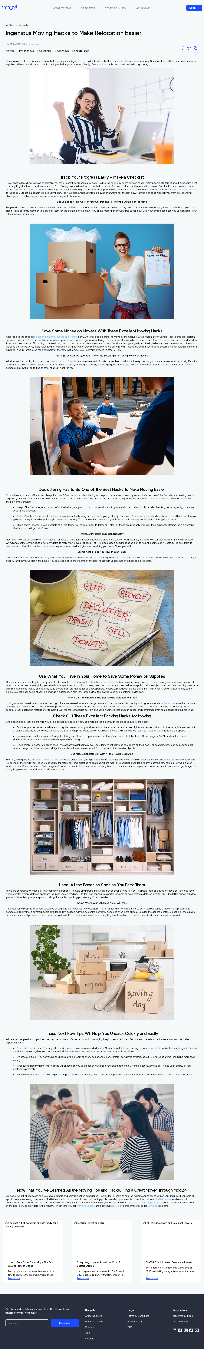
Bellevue (115, 1205)
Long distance (80, 50)
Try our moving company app (144, 1202)
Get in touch (143, 7)
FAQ (130, 1327)
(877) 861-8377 (181, 1321)
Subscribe (64, 1323)
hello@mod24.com (183, 1316)
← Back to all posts (17, 25)
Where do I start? (94, 1321)
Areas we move (62, 7)
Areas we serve (93, 1316)
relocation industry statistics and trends (55, 336)
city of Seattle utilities (184, 189)
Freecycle (169, 703)
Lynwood (153, 1205)
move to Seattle (86, 1205)
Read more (14, 1278)
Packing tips (44, 50)
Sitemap (89, 1338)
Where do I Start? (115, 7)
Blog (87, 1333)
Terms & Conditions (138, 1316)
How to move (26, 50)
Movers (10, 50)
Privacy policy (135, 1321)
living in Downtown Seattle (48, 759)
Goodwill (44, 539)
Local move (62, 50)
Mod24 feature (163, 1199)
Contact (89, 1327)
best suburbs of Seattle (63, 361)
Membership (88, 7)
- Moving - (34, 44)
